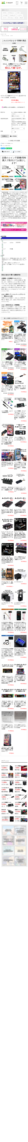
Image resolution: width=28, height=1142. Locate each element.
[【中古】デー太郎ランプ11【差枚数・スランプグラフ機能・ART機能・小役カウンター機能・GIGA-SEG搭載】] (7, 694)
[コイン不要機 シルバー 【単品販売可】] (7, 403)
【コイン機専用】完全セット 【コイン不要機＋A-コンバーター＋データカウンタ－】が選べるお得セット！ (7, 388)
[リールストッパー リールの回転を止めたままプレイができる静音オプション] (20, 480)
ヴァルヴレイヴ (12, 15)
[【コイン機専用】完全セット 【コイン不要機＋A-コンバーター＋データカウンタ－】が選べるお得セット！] (7, 378)
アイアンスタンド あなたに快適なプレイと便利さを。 (7, 583)
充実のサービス (8, 830)
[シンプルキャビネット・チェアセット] (20, 595)
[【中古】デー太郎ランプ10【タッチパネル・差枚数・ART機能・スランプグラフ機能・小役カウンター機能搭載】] (20, 694)
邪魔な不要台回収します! (8, 861)
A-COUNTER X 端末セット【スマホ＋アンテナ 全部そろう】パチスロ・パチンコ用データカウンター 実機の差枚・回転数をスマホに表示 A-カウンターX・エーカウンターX (20, 626)
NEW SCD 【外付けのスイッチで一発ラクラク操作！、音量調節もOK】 (7, 488)
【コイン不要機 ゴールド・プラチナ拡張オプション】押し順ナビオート (20, 439)
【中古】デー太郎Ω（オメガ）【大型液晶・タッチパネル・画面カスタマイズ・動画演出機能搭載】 (20, 679)
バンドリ (4, 17)
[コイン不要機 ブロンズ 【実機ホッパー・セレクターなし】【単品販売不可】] (20, 378)
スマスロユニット (11, 12)
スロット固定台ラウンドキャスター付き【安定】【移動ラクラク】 (20, 558)
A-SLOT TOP (3, 34)
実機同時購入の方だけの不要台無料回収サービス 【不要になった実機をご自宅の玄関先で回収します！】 (7, 337)
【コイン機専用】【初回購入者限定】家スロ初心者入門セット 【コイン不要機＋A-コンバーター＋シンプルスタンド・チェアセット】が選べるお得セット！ (20, 338)
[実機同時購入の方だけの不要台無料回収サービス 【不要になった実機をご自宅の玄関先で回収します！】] (7, 327)
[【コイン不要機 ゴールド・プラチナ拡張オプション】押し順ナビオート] (20, 430)
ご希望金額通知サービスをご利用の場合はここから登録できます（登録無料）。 (14, 229)
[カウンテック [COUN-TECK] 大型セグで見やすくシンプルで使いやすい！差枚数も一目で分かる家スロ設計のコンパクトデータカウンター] (20, 641)
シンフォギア (5, 15)
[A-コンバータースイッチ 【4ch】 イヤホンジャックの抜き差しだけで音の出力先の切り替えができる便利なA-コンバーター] (7, 524)
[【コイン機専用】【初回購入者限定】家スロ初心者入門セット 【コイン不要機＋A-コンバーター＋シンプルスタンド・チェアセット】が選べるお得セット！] (20, 327)
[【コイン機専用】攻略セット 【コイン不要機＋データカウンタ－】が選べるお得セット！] (20, 354)
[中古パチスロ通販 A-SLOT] (7, 3)
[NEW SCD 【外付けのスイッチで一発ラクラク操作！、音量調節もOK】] (7, 480)
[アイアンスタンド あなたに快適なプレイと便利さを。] (7, 574)
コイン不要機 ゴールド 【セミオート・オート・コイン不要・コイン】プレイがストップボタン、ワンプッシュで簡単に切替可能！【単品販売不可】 (20, 415)
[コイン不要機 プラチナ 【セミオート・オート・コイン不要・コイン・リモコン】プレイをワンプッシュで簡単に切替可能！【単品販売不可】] (7, 430)
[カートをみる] (21, 4)
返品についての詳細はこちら (7, 143)
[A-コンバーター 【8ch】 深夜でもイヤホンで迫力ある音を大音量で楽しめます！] (7, 502)
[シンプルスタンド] (20, 574)
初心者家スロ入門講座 (8, 840)
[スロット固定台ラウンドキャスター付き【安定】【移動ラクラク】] (20, 549)
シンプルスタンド (18, 581)
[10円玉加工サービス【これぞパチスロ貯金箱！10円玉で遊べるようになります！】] (7, 455)
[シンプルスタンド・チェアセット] (7, 595)
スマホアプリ (20, 860)
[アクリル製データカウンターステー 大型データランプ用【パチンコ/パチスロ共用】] (7, 717)
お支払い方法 (20, 851)
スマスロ (4, 12)
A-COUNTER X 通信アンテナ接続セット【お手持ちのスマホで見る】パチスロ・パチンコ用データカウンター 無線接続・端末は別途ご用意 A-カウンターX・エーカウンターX (7, 626)
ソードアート (19, 15)
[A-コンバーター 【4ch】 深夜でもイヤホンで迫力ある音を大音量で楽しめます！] (20, 502)
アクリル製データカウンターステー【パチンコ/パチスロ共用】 (20, 726)
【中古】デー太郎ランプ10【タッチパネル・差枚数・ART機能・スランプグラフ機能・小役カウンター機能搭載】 (20, 704)
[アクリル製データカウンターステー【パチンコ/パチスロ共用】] (20, 717)
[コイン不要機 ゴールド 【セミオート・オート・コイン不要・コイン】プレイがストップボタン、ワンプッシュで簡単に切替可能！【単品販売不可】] (20, 403)
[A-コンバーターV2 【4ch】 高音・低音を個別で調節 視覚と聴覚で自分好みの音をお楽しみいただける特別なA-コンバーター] (7, 549)
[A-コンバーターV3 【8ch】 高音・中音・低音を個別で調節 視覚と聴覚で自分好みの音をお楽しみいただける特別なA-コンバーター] (20, 524)
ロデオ (11, 35)
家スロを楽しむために (8, 851)
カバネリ (18, 12)
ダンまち (16, 17)
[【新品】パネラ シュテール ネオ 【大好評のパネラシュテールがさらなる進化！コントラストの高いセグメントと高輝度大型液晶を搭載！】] (7, 669)
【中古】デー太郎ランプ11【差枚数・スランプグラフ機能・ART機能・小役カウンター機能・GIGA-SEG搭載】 (7, 704)
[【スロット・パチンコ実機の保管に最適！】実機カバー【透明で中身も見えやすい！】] (7, 740)
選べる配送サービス (20, 840)
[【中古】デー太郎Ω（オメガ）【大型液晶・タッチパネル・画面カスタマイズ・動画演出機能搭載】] (20, 669)
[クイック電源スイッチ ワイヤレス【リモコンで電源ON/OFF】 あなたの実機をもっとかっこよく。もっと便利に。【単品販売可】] (20, 455)
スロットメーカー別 (5, 35)
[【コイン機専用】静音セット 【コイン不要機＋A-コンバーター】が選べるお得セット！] (7, 354)
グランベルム (10, 17)
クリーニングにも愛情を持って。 (20, 830)
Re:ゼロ (21, 17)
